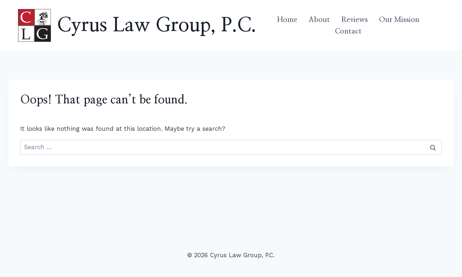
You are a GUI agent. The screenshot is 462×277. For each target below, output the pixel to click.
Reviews (354, 19)
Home (287, 19)
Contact (348, 31)
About (319, 19)
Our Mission (399, 19)
